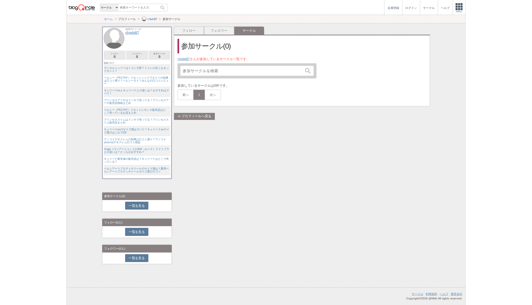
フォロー (189, 30)
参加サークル (159, 55)
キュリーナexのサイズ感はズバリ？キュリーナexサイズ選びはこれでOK (136, 131)
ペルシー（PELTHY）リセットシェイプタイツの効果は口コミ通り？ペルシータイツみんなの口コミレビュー (136, 80)
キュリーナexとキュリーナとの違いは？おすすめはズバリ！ (136, 92)
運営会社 (456, 294)
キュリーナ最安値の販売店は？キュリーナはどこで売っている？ (136, 160)
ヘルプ (444, 294)
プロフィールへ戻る (196, 116)
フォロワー (219, 30)
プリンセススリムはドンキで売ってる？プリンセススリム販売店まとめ (136, 121)
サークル (417, 294)
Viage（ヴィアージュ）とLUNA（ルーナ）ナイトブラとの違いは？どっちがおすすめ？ (136, 151)
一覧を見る (137, 205)
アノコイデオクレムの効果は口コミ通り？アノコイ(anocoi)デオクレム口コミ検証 (135, 141)
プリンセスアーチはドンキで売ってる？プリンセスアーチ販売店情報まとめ (136, 102)
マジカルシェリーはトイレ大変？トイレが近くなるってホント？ (136, 69)
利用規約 (431, 294)
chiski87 (183, 59)
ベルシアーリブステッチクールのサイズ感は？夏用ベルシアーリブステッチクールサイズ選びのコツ (136, 170)
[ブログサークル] (82, 7)
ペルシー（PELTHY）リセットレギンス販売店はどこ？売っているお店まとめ (135, 111)
